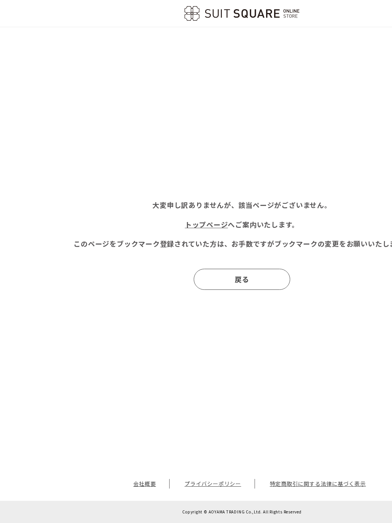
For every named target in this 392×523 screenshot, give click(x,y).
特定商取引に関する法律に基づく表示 (318, 483)
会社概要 (144, 483)
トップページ (206, 224)
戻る (242, 279)
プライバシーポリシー (213, 483)
